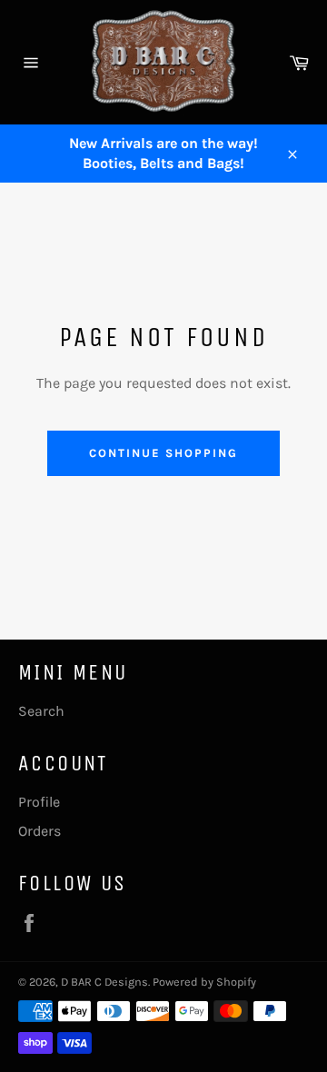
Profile (39, 801)
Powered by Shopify (204, 981)
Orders (39, 830)
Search (41, 711)
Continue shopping (163, 453)
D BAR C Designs (104, 981)
